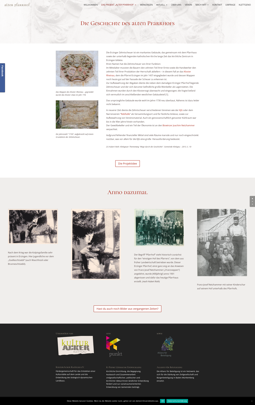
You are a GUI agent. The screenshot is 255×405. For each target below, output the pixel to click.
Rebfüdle (125, 114)
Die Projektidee (127, 163)
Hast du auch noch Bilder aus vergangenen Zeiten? (127, 308)
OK (162, 401)
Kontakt (217, 5)
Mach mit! (201, 5)
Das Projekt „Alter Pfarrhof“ (117, 5)
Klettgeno (245, 5)
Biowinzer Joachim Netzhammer (179, 125)
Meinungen (146, 5)
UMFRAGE (230, 5)
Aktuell (160, 5)
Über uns (176, 5)
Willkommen (91, 5)
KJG (181, 110)
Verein (188, 5)
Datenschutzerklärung (177, 401)
